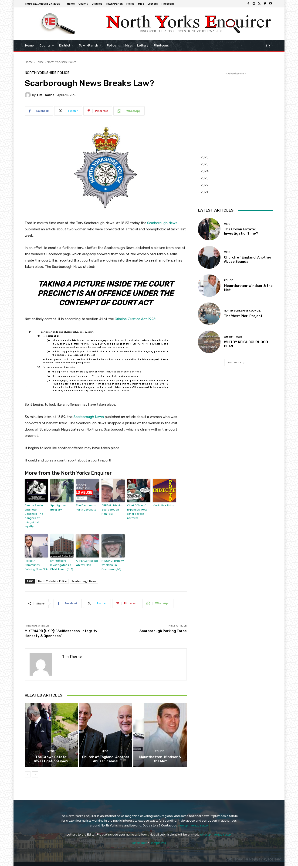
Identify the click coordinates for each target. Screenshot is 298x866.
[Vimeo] (265, 4)
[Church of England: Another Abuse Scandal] (105, 734)
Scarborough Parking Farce (163, 631)
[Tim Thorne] (28, 95)
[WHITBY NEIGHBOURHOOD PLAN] (209, 342)
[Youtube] (270, 4)
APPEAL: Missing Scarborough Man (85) (112, 509)
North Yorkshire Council (242, 310)
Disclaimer (139, 843)
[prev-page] (27, 774)
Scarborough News (162, 223)
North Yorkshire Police (61, 62)
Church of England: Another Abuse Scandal (105, 759)
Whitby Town (233, 336)
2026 (205, 157)
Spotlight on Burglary (58, 507)
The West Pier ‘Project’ (243, 316)
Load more (234, 362)
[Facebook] (248, 4)
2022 (204, 185)
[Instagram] (254, 4)
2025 (205, 164)
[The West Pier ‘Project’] (209, 313)
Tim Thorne (45, 94)
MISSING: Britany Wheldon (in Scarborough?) (113, 565)
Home (29, 62)
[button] (267, 45)
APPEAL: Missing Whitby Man (87, 563)
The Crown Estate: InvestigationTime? (51, 759)
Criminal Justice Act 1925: (136, 319)
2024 (205, 171)
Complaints (158, 843)
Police (40, 62)
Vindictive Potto (163, 505)
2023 (205, 178)
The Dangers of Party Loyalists (86, 507)
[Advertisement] (236, 105)
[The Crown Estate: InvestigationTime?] (51, 734)
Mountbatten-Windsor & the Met (160, 759)
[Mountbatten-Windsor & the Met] (160, 734)
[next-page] (35, 774)
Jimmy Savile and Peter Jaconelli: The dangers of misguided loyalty (34, 516)
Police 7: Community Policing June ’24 (36, 565)
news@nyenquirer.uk (193, 825)
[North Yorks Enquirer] (58, 23)
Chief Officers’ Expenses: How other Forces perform (137, 512)
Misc (50, 751)
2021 (204, 192)
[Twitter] (259, 4)
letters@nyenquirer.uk (215, 834)
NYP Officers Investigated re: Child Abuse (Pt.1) (61, 565)
